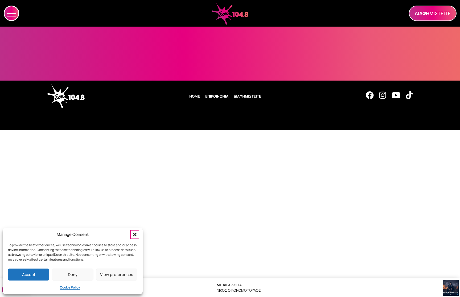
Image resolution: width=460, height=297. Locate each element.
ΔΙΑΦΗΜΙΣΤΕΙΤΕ (247, 96)
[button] (134, 234)
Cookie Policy (70, 287)
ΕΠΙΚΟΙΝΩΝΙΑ (216, 96)
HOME (194, 96)
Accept (28, 274)
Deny (72, 274)
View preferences (116, 274)
